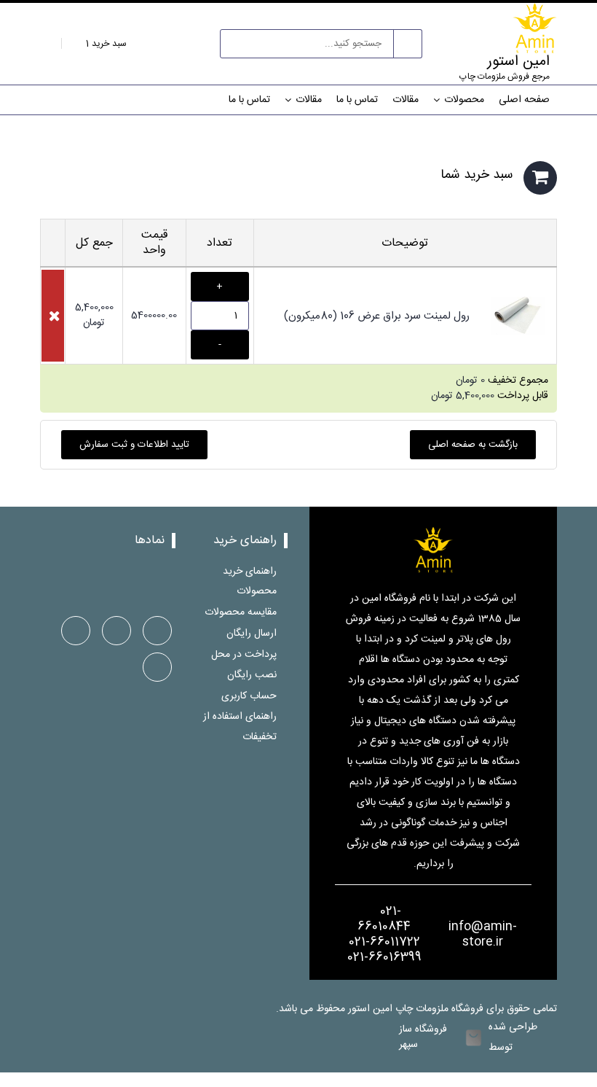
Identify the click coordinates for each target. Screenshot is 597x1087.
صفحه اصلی (524, 100)
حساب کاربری (249, 695)
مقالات (405, 100)
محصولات (464, 100)
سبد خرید (105, 44)
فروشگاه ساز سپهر (423, 1037)
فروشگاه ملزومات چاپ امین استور (417, 1009)
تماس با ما (357, 100)
